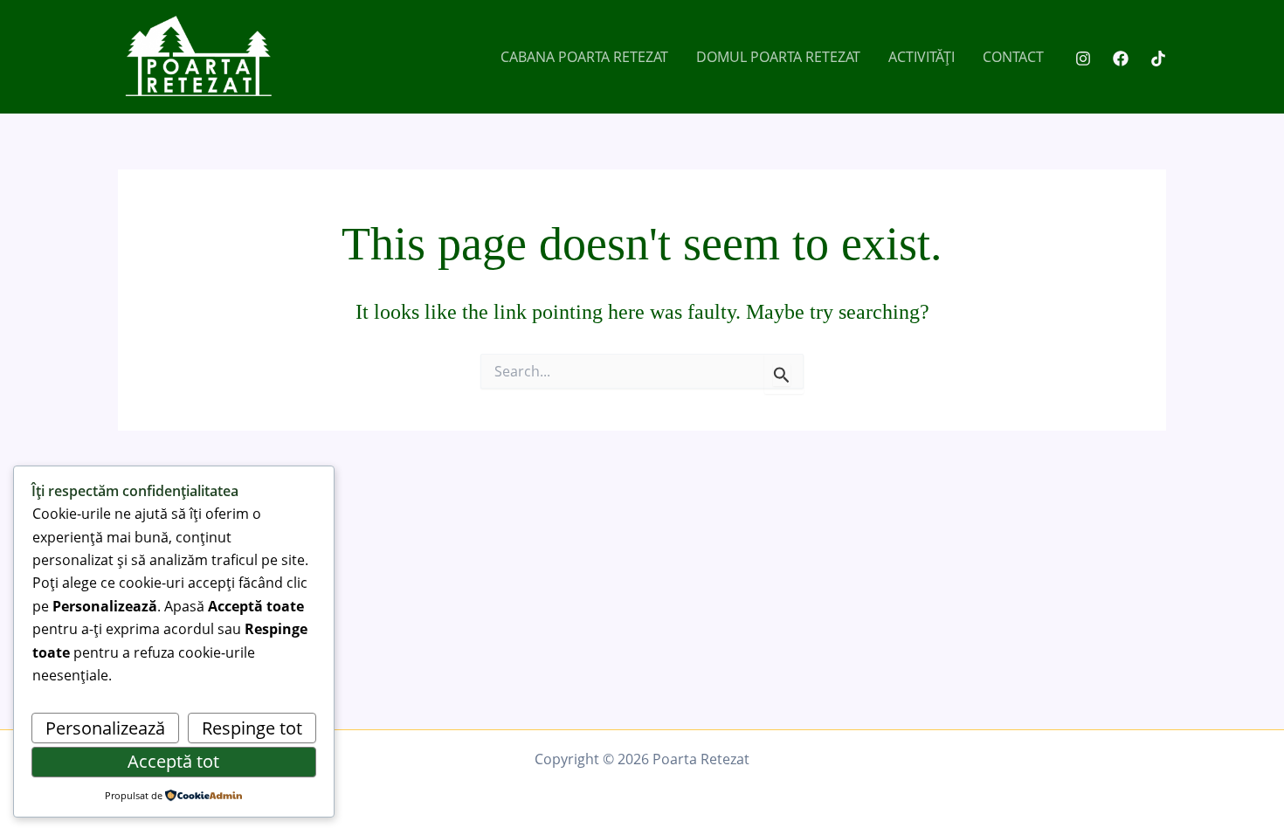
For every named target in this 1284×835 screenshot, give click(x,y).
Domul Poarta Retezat (778, 56)
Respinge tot (252, 728)
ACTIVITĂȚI (921, 56)
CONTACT (1013, 56)
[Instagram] (1083, 58)
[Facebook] (1121, 58)
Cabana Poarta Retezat (584, 56)
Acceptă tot (173, 761)
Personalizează (105, 728)
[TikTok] (1158, 58)
